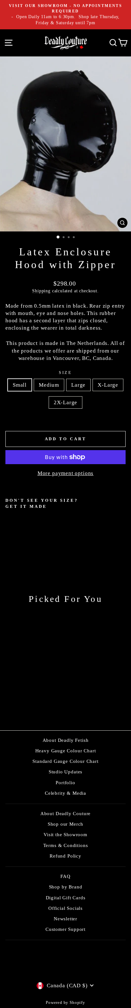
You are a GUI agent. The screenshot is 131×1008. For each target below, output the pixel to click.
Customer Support (65, 929)
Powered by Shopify (65, 1002)
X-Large (108, 385)
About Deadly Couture (65, 813)
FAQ (65, 876)
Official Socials (65, 908)
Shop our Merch (66, 824)
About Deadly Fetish (66, 740)
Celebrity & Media (65, 793)
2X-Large (66, 402)
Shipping (41, 290)
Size (65, 372)
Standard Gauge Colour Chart (65, 761)
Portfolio (65, 782)
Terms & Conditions (65, 845)
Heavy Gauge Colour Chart (65, 750)
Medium (49, 385)
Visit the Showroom (65, 834)
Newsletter (65, 918)
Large (78, 385)
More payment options (66, 473)
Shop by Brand (65, 886)
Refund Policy (65, 855)
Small (20, 385)
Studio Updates (66, 771)
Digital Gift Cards (66, 897)
